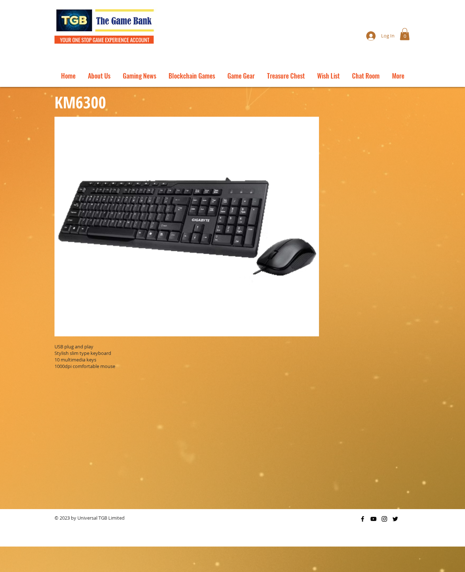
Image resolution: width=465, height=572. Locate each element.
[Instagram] (384, 519)
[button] (405, 34)
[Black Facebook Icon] (362, 519)
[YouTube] (373, 519)
